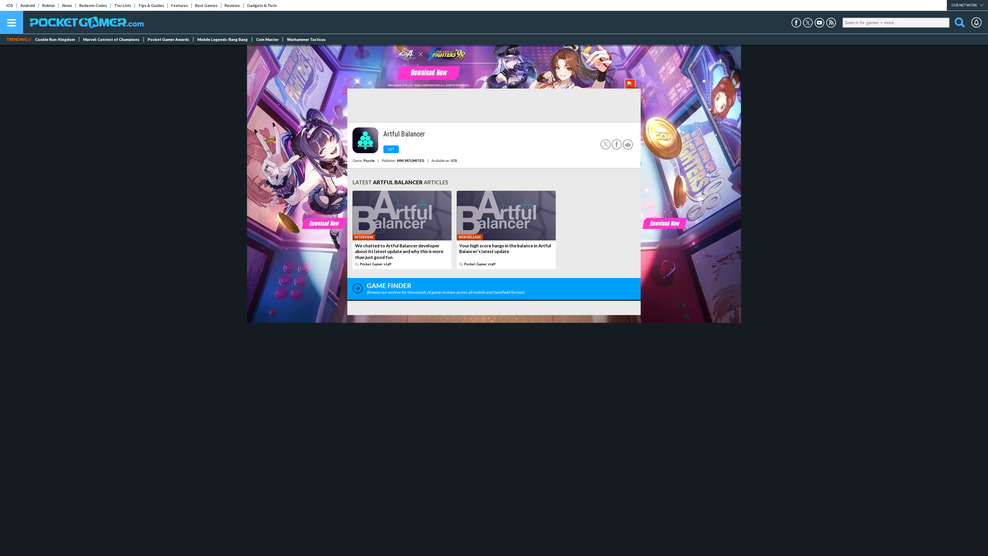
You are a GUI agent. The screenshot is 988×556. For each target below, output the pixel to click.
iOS (9, 5)
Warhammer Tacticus (306, 39)
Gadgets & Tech (262, 5)
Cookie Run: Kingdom (55, 39)
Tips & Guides (151, 5)
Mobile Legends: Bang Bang (222, 39)
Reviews (232, 5)
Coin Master (267, 39)
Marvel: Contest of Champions (111, 39)
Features (179, 5)
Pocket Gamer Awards (168, 39)
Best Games (206, 5)
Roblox (48, 5)
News (67, 5)
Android (27, 5)
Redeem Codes (93, 5)
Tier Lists (122, 5)
